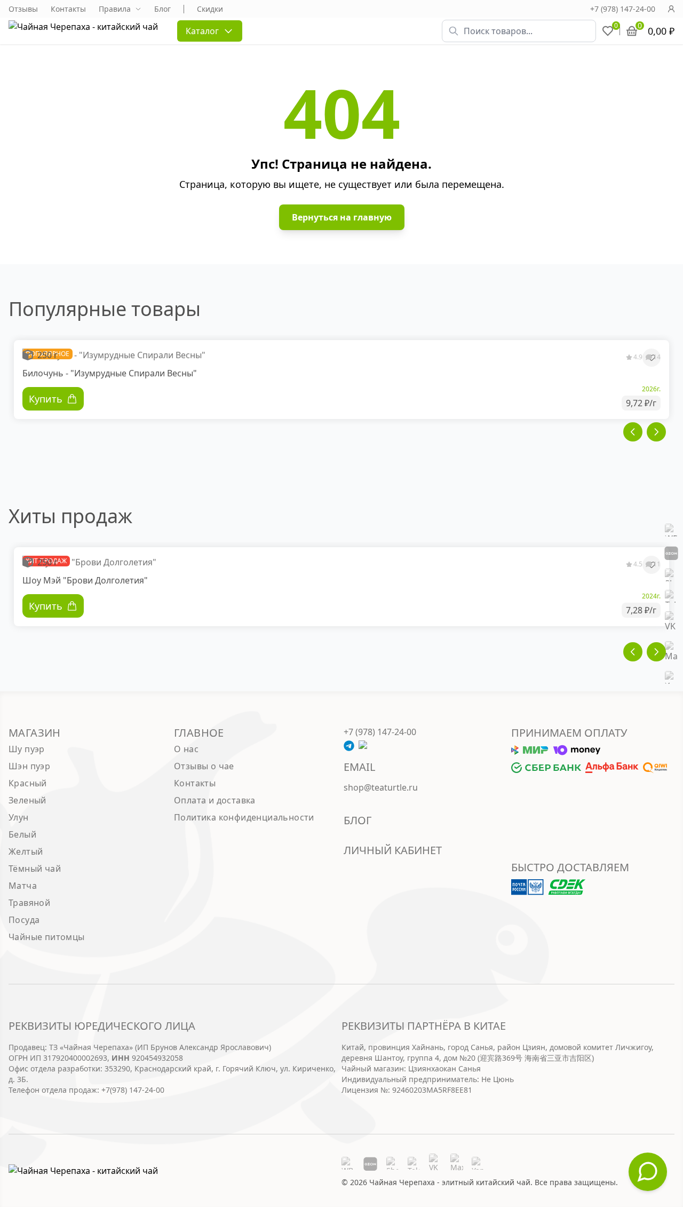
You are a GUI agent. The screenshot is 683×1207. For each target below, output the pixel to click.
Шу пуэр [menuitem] (27, 749)
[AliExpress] (671, 575)
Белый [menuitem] (22, 834)
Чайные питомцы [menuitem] (47, 937)
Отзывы (23, 9)
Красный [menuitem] (28, 783)
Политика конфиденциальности (244, 817)
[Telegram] (671, 596)
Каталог (202, 31)
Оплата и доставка (215, 800)
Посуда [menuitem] (24, 920)
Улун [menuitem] (19, 817)
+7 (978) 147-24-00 (622, 9)
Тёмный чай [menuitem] (35, 868)
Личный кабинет (393, 850)
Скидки (210, 9)
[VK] (671, 622)
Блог (162, 9)
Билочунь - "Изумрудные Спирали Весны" (109, 373)
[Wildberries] (671, 530)
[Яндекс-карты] (671, 677)
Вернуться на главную (342, 217)
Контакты (68, 9)
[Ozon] (671, 552)
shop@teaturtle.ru (381, 787)
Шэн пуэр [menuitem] (29, 766)
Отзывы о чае (204, 766)
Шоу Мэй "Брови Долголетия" (85, 580)
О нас (186, 749)
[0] (607, 31)
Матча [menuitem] (23, 886)
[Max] (671, 651)
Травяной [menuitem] (29, 903)
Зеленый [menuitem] (27, 800)
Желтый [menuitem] (26, 851)
